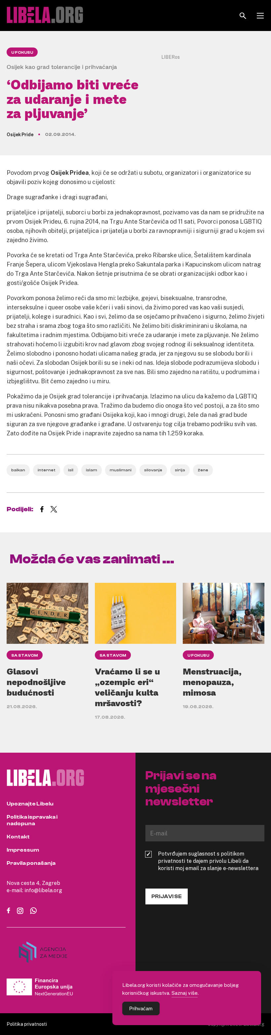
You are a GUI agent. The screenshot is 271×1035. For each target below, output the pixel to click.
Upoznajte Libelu (30, 804)
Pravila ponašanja (31, 863)
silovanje (153, 470)
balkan (18, 470)
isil (70, 470)
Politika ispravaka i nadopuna (32, 820)
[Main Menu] (260, 15)
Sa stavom (24, 655)
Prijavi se (166, 896)
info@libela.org (43, 890)
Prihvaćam (141, 1008)
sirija (180, 470)
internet (47, 470)
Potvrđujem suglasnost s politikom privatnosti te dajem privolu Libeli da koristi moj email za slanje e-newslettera (208, 860)
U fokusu (22, 52)
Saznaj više (185, 993)
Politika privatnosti (27, 1024)
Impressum (23, 850)
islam (91, 470)
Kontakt (18, 837)
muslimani (121, 470)
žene (203, 470)
